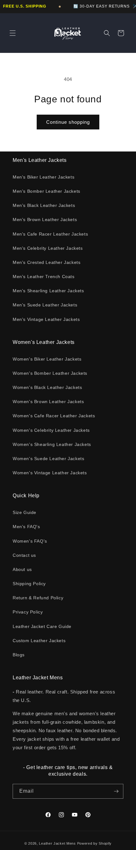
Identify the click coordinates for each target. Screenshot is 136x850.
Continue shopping (68, 122)
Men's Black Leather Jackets (44, 205)
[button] (13, 33)
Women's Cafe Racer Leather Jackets (54, 415)
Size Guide (24, 512)
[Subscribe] (116, 791)
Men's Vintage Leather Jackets (46, 319)
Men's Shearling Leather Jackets (48, 290)
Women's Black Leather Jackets (47, 387)
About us (22, 569)
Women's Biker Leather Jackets (47, 359)
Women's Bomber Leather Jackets (50, 373)
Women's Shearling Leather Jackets (52, 444)
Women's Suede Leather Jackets (48, 458)
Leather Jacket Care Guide (42, 626)
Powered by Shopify (94, 843)
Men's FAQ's (26, 526)
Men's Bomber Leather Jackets (46, 191)
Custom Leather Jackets (39, 640)
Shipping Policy (29, 583)
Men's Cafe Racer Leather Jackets (50, 234)
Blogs (19, 654)
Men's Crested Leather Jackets (46, 262)
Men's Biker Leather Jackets (43, 177)
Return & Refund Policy (38, 597)
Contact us (24, 555)
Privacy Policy (28, 611)
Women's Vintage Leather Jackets (50, 472)
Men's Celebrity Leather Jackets (48, 248)
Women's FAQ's (30, 541)
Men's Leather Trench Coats (44, 276)
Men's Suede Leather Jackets (45, 304)
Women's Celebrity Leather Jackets (51, 430)
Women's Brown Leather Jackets (48, 401)
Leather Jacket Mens (57, 843)
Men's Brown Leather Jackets (45, 219)
